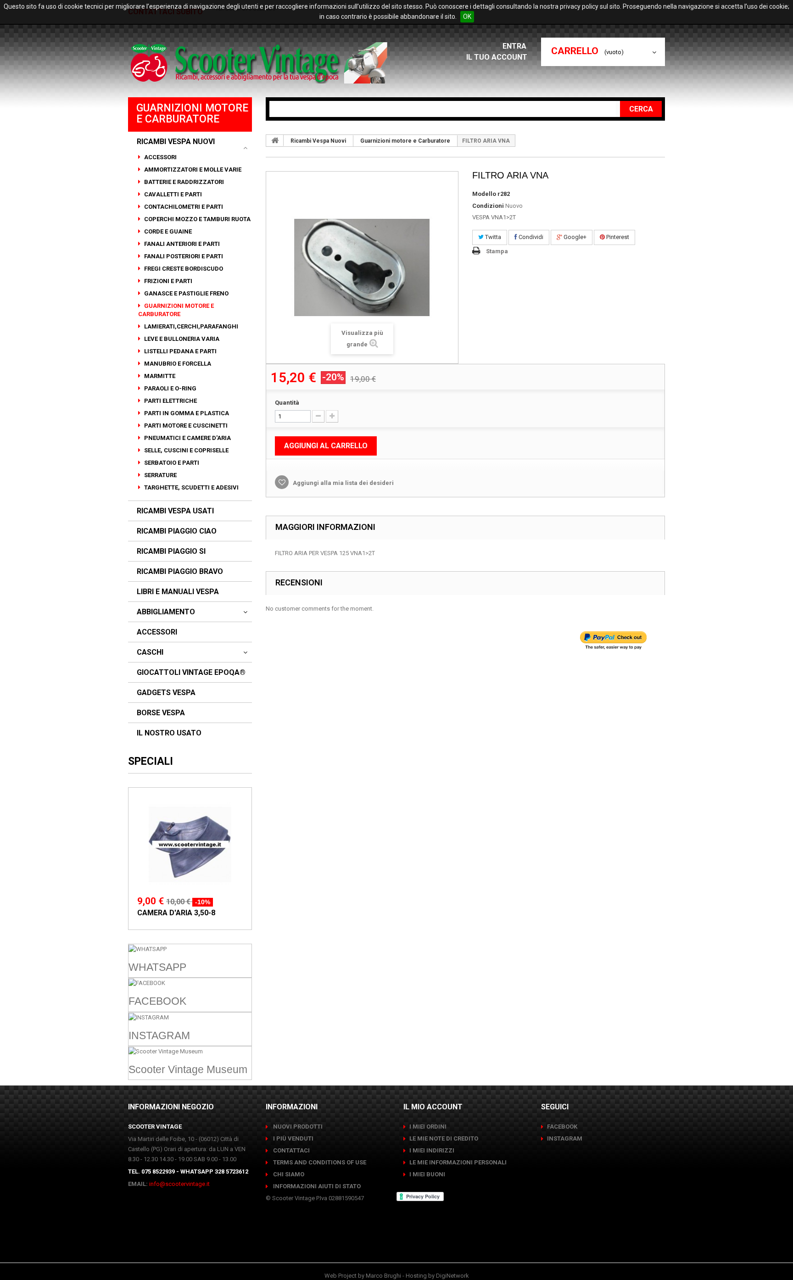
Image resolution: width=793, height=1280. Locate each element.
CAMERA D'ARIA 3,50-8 (176, 912)
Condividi (530, 237)
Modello (484, 193)
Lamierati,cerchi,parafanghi (190, 326)
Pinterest (617, 237)
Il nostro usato (169, 733)
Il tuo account (496, 57)
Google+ (574, 237)
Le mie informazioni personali (458, 1162)
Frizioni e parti (167, 281)
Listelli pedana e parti (180, 351)
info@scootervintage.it (179, 1183)
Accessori (160, 157)
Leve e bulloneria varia (181, 338)
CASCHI (150, 652)
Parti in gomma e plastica (186, 413)
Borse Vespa (161, 713)
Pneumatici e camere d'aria (187, 437)
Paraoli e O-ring (169, 388)
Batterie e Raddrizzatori (183, 181)
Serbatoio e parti (171, 462)
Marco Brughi (383, 1275)
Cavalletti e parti (172, 194)
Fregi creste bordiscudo (183, 268)
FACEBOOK (562, 1126)
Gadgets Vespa (166, 693)
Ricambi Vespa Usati (175, 511)
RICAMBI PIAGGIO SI (171, 551)
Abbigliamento (166, 612)
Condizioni (488, 205)
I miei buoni (427, 1174)
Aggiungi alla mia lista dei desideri (342, 482)
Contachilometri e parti (183, 206)
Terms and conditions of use (319, 1162)
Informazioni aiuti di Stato (316, 1186)
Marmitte (159, 376)
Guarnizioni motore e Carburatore (176, 309)
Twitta (492, 237)
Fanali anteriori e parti (181, 243)
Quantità (287, 402)
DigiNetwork (452, 1275)
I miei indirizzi (431, 1150)
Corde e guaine (167, 231)
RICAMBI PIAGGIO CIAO (177, 531)
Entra (515, 46)
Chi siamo (288, 1174)
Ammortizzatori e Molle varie (192, 169)
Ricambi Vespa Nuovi (176, 142)
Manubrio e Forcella (177, 363)
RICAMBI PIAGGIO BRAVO (180, 572)
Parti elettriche (170, 400)
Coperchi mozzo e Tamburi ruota (197, 219)
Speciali (150, 761)
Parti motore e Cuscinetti (185, 425)
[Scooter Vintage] (260, 62)
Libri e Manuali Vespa (178, 592)
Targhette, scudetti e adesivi (191, 487)
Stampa (497, 251)
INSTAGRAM (564, 1138)
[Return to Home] (275, 140)
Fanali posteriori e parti (183, 256)
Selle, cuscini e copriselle (186, 450)
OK (467, 16)
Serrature (160, 475)
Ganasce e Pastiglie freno (186, 293)
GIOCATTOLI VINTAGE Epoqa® (191, 672)
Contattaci (291, 1150)
